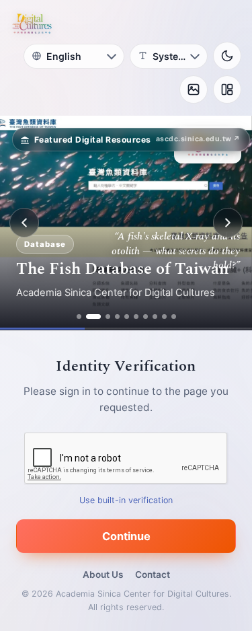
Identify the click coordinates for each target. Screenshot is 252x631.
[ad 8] (155, 316)
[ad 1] (79, 316)
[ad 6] (136, 316)
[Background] (193, 89)
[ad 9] (164, 316)
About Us (103, 574)
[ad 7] (145, 316)
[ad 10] (173, 316)
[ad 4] (117, 316)
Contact (152, 574)
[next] (228, 222)
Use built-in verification (126, 500)
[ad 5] (126, 316)
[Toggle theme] (227, 56)
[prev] (24, 222)
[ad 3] (108, 316)
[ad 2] (93, 316)
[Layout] (227, 89)
